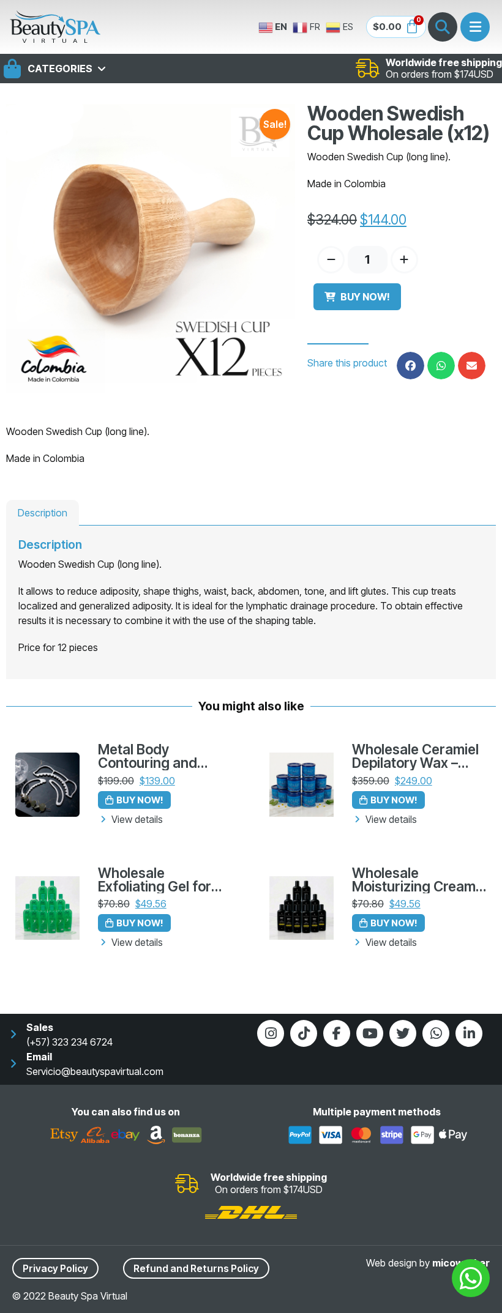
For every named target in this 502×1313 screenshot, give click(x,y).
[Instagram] (270, 1033)
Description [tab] (42, 513)
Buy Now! (365, 297)
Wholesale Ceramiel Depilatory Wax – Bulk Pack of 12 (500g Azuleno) (415, 756)
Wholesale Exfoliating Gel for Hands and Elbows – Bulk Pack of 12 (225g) (161, 880)
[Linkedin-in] (468, 1033)
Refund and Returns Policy (196, 1268)
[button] (410, 365)
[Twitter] (402, 1033)
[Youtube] (369, 1033)
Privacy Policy (55, 1268)
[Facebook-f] (336, 1033)
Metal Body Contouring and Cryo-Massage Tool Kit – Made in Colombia (160, 756)
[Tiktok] (303, 1033)
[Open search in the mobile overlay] (442, 27)
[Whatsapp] (435, 1033)
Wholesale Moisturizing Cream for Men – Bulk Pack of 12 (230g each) (414, 880)
